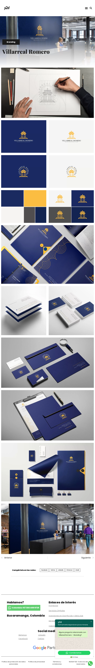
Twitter (41, 638)
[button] (86, 8)
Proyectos (53, 605)
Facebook (23, 638)
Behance (23, 635)
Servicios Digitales (57, 610)
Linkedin (41, 635)
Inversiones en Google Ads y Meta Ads (66, 615)
